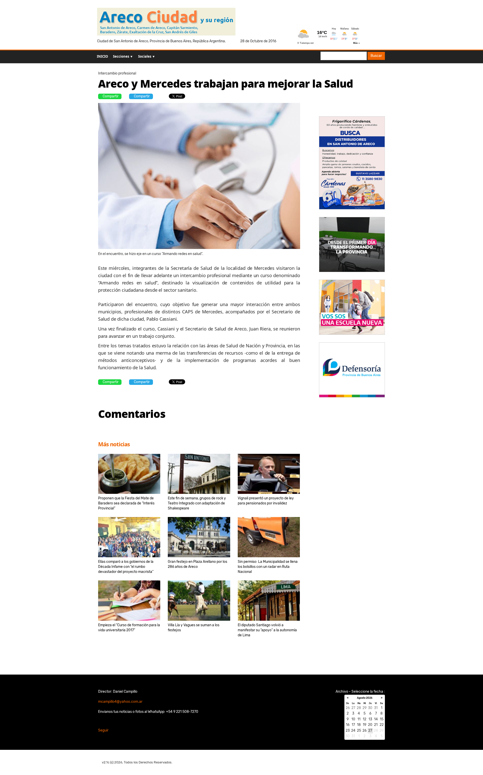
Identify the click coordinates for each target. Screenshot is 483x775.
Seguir (103, 730)
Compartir (110, 96)
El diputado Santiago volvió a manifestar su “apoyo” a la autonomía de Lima (267, 630)
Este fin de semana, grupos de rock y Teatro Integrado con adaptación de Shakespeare (197, 503)
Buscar (376, 56)
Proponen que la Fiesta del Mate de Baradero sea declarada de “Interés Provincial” (126, 503)
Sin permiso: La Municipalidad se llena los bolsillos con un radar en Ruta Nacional (268, 567)
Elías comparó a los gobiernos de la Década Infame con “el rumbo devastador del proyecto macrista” (125, 567)
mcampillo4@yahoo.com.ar (120, 701)
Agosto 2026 (364, 697)
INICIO (102, 56)
